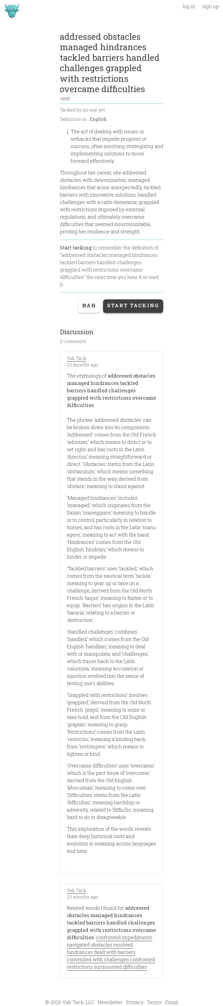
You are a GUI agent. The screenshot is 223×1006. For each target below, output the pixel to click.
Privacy (134, 1002)
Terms (154, 1002)
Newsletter (110, 1002)
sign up (210, 6)
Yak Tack (76, 358)
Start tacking (76, 247)
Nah (89, 305)
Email (171, 1002)
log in (189, 6)
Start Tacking (133, 305)
